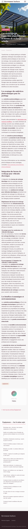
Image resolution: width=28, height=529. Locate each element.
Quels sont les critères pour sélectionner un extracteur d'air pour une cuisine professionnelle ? (13, 460)
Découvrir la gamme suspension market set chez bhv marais (13, 497)
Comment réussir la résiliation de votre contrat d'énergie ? (12, 487)
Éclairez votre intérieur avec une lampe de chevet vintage (13, 471)
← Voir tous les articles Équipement (11, 410)
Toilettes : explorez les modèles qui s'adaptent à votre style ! (14, 454)
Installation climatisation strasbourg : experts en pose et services (13, 439)
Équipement (6, 29)
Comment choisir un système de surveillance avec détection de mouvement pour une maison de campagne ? (13, 481)
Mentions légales (5, 520)
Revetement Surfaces (10, 1)
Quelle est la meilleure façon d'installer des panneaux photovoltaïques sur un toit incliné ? (13, 434)
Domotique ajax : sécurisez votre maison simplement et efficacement (12, 428)
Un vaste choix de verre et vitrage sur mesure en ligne (13, 492)
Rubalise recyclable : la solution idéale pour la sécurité (13, 449)
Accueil (3, 50)
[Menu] (25, 1)
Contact (13, 520)
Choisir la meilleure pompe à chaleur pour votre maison (13, 444)
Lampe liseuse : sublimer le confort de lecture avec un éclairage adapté (14, 475)
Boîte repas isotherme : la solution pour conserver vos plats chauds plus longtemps (13, 466)
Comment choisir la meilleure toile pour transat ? (12, 502)
